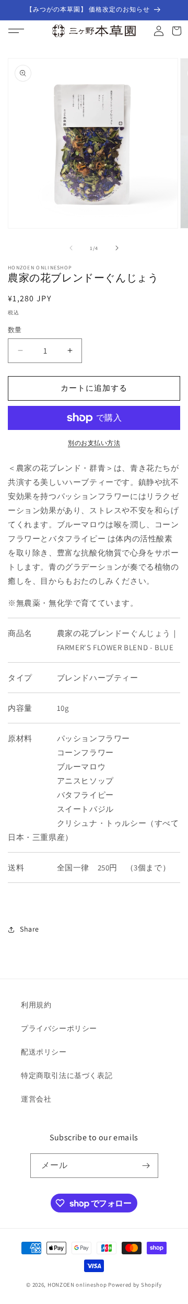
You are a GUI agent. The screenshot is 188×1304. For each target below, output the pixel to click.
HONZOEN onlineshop (77, 1284)
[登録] (146, 1165)
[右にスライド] (116, 247)
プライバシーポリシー (59, 1028)
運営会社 (36, 1099)
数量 (15, 329)
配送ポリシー (44, 1052)
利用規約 (36, 1005)
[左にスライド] (71, 247)
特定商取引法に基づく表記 (66, 1075)
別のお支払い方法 (94, 443)
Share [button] (29, 929)
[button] (16, 30)
